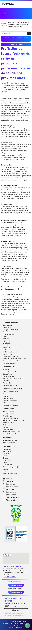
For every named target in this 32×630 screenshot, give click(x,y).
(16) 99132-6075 (17, 592)
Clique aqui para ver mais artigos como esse (16, 39)
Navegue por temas (16, 44)
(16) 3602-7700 (9, 576)
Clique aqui (16, 610)
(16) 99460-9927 (17, 585)
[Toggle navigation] (26, 4)
